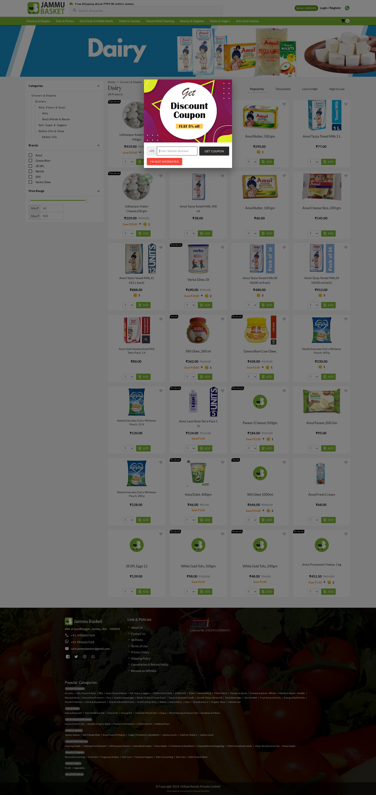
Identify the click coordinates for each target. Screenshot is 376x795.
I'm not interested (164, 161)
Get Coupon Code (214, 152)
